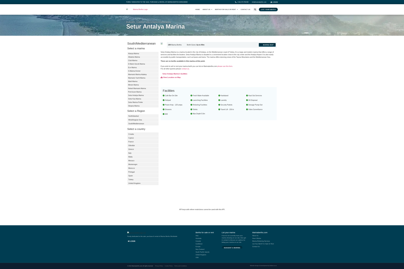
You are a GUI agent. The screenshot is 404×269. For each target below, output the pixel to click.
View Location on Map (172, 77)
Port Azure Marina (135, 92)
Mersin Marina (133, 85)
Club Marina (132, 60)
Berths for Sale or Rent (225, 9)
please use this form (224, 66)
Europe (130, 22)
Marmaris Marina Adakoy (137, 74)
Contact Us (245, 9)
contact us (185, 69)
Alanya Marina (133, 53)
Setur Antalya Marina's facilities (174, 74)
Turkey (140, 22)
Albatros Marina (134, 57)
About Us (206, 9)
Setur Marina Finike (135, 102)
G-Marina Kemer (134, 71)
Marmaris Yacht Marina (136, 78)
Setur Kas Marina (134, 99)
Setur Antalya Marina (136, 95)
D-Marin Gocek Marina (136, 64)
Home (197, 9)
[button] (255, 9)
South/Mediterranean (158, 22)
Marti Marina (132, 81)
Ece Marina (132, 67)
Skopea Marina (134, 106)
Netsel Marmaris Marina (137, 88)
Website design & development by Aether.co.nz (263, 265)
